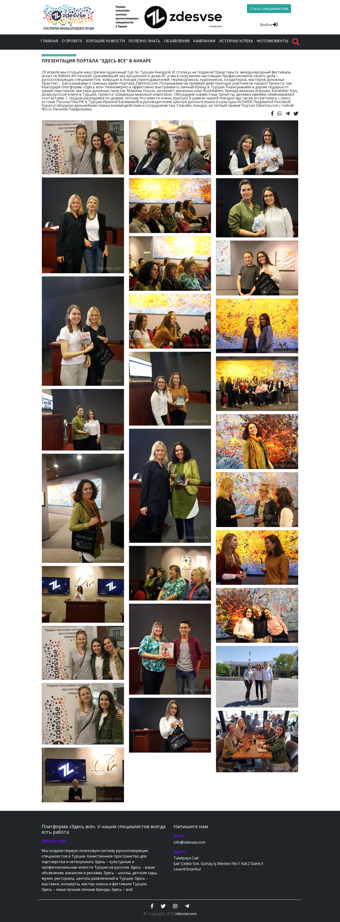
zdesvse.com (186, 913)
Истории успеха (236, 40)
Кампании (204, 40)
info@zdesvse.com (189, 842)
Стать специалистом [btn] (269, 8)
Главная (49, 40)
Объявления (177, 40)
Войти (266, 24)
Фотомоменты (272, 40)
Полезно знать (144, 40)
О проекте (72, 40)
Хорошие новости (105, 40)
